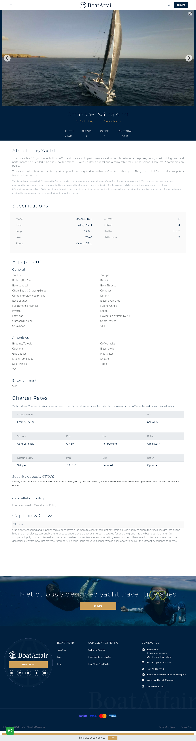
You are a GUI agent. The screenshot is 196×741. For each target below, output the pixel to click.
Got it (113, 738)
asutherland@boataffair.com (160, 680)
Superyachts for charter (99, 657)
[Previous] (7, 58)
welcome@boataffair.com (159, 662)
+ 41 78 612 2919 (155, 669)
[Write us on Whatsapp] (10, 731)
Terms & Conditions (167, 727)
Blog (59, 664)
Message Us (28, 664)
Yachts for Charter (97, 650)
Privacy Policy (186, 727)
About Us (61, 650)
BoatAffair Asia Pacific (99, 664)
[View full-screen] (190, 13)
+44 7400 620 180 (155, 686)
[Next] (188, 58)
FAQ (59, 657)
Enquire (98, 606)
